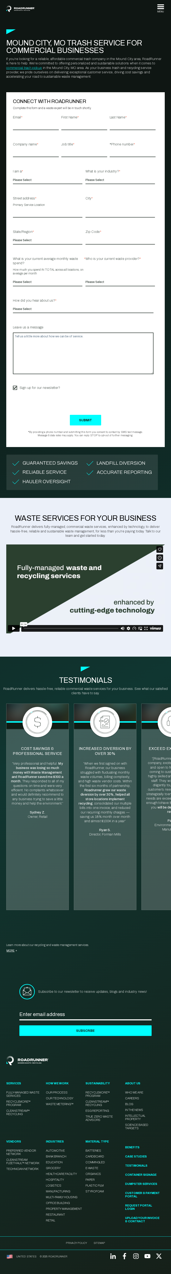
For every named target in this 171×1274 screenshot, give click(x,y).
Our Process (56, 1092)
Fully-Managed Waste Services (22, 1094)
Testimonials (136, 1165)
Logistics (53, 1185)
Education (54, 1162)
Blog (129, 1104)
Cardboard (95, 1156)
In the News (134, 1110)
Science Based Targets (136, 1126)
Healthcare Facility (61, 1174)
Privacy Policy (76, 1243)
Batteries (93, 1150)
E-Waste (92, 1168)
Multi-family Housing (61, 1197)
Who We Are (134, 1092)
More (10, 950)
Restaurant (55, 1214)
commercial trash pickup (24, 68)
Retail (50, 1220)
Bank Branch (56, 1156)
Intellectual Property (135, 1117)
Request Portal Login (138, 1207)
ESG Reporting (97, 1110)
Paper (90, 1179)
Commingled (95, 1162)
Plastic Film (95, 1185)
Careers (132, 1098)
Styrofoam (95, 1191)
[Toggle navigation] (160, 8)
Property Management (64, 1208)
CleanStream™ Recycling (18, 1112)
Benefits (132, 1147)
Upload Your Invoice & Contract (142, 1219)
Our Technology (59, 1098)
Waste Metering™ (59, 1104)
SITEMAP (99, 1243)
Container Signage (141, 1174)
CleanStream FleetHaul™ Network (22, 1161)
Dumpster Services (141, 1184)
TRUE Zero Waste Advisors (99, 1118)
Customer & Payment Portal (142, 1195)
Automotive (55, 1150)
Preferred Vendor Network (21, 1152)
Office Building (58, 1203)
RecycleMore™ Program (18, 1103)
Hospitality (55, 1179)
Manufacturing (58, 1191)
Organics (93, 1174)
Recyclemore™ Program (98, 1094)
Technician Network (22, 1169)
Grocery (53, 1168)
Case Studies (136, 1156)
